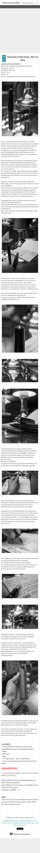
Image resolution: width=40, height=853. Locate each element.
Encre (35, 821)
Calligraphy (22, 821)
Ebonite (29, 821)
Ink (12, 823)
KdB (32, 817)
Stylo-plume (22, 825)
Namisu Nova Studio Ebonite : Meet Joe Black (22, 58)
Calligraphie (14, 821)
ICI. (19, 789)
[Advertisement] (20, 31)
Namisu (23, 823)
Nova (29, 823)
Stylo (33, 823)
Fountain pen (5, 823)
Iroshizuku (17, 823)
